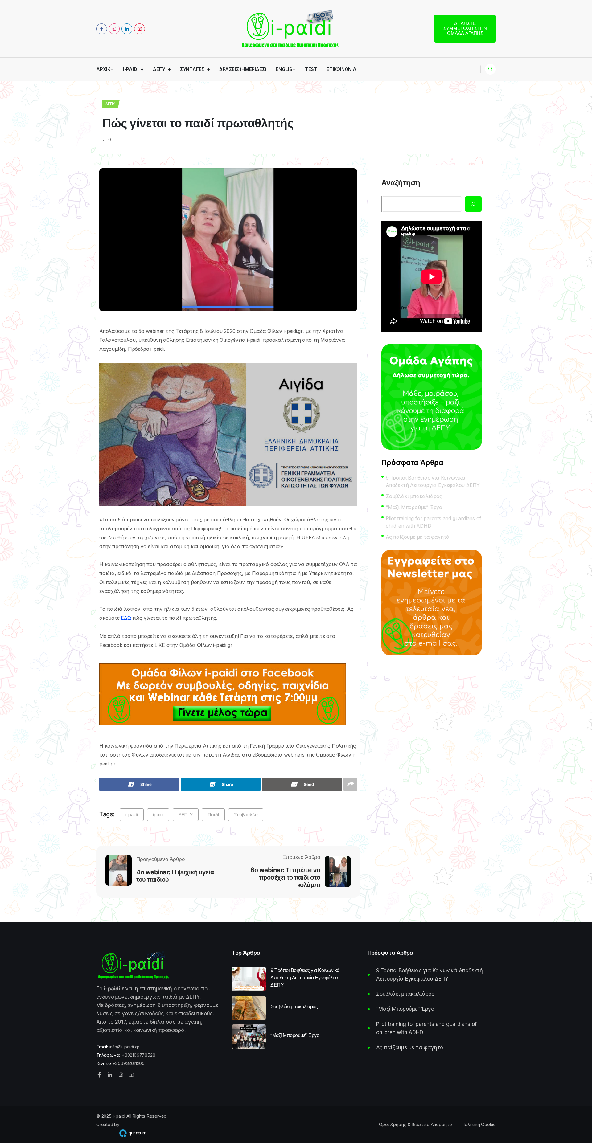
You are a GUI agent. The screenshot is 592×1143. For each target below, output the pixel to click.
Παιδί (213, 815)
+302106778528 (138, 1055)
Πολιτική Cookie (478, 1124)
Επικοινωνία (341, 69)
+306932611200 (128, 1063)
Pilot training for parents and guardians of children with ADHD (433, 522)
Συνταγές (192, 69)
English (286, 69)
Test (311, 69)
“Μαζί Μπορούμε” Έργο (414, 507)
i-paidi (130, 69)
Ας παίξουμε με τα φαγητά (418, 537)
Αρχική (105, 69)
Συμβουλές (245, 815)
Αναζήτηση (400, 183)
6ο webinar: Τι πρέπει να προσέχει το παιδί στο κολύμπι (285, 877)
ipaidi (158, 815)
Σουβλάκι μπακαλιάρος (414, 496)
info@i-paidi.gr (124, 1046)
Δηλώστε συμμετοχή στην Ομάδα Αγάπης (465, 28)
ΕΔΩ (126, 618)
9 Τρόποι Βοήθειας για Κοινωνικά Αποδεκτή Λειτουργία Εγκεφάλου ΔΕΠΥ (433, 481)
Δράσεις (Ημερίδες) (242, 69)
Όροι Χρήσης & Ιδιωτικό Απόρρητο (415, 1124)
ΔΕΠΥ (159, 69)
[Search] (473, 204)
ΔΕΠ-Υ (186, 815)
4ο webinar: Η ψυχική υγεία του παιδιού (175, 875)
